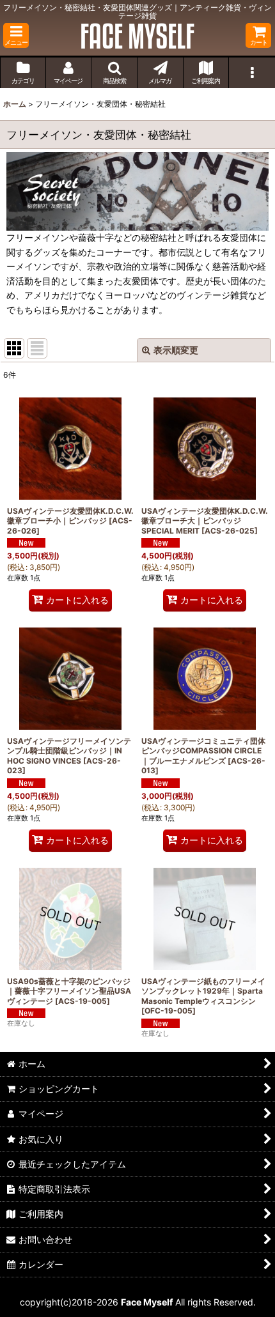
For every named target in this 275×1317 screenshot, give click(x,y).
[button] (16, 35)
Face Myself (147, 1302)
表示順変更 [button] (175, 349)
